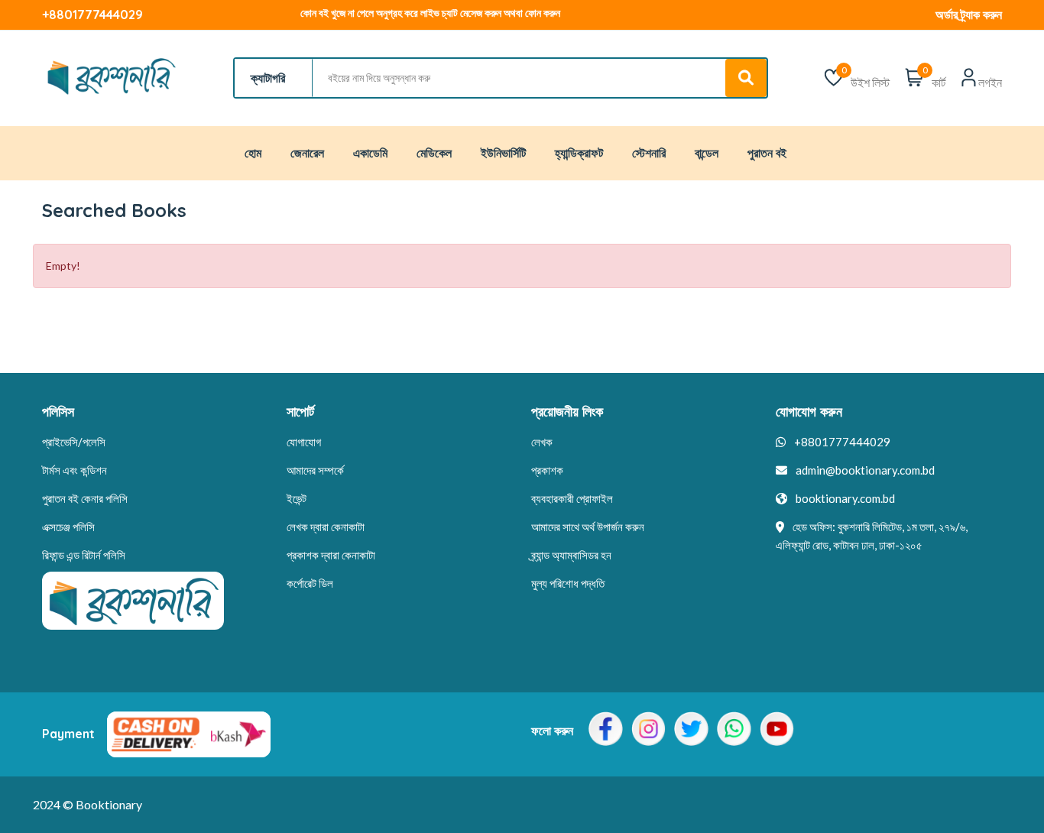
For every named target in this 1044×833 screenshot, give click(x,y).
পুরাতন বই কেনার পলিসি (85, 498)
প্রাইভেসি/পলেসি (73, 442)
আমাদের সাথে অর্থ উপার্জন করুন (587, 526)
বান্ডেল (706, 152)
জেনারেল (307, 152)
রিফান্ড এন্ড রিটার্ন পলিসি (83, 555)
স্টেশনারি (649, 152)
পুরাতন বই (766, 152)
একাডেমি (370, 152)
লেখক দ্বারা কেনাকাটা (326, 526)
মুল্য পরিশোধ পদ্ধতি (568, 583)
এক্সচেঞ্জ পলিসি (68, 526)
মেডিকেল (434, 152)
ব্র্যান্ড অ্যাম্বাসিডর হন (571, 555)
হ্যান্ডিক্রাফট (579, 152)
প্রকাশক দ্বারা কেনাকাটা (331, 555)
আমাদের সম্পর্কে (315, 470)
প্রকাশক (547, 470)
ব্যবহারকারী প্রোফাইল (572, 498)
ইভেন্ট (296, 498)
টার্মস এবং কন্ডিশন (74, 470)
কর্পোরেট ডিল (310, 583)
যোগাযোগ (304, 442)
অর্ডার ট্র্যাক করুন (968, 14)
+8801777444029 (92, 14)
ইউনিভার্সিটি (503, 152)
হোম (253, 152)
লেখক (542, 442)
